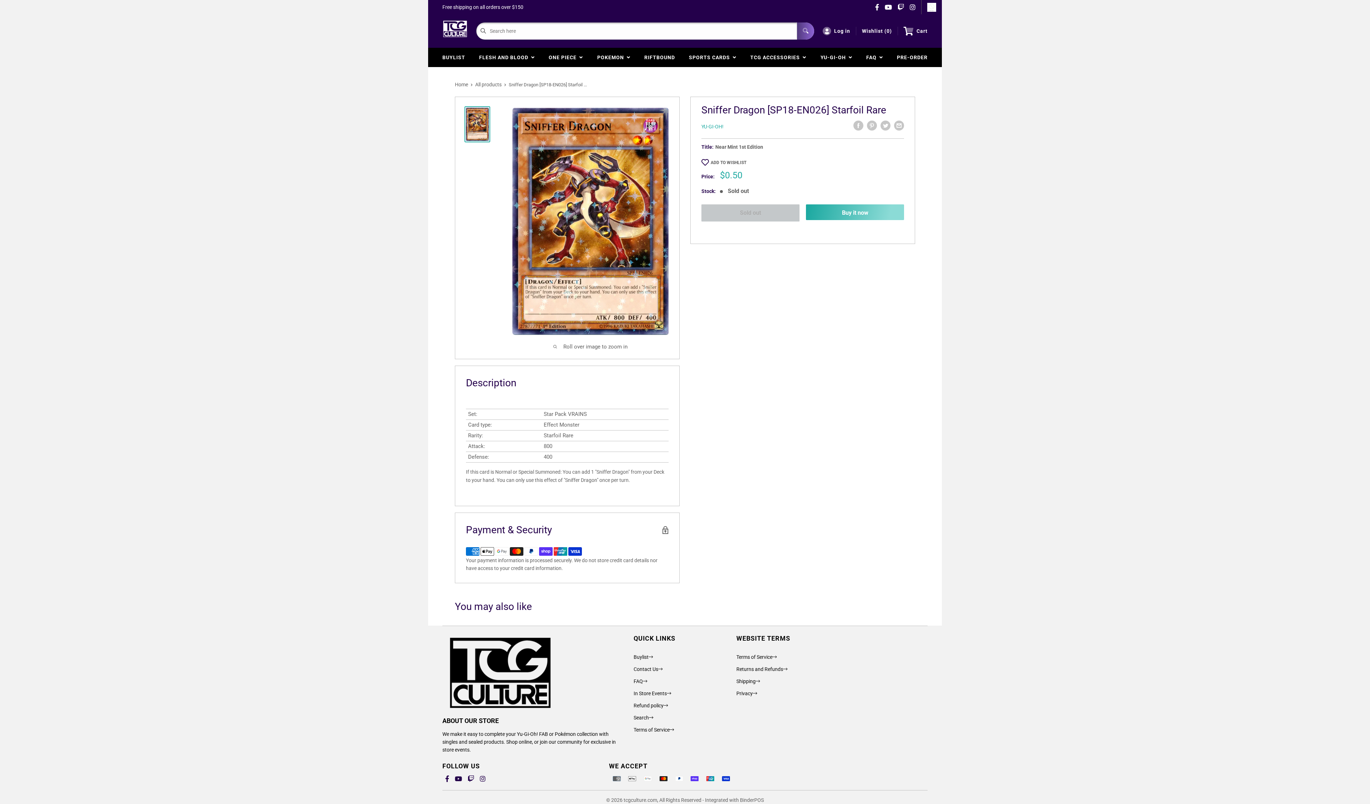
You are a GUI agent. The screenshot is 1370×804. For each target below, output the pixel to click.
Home (461, 84)
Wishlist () (877, 31)
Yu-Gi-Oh (835, 57)
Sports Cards (711, 57)
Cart (922, 31)
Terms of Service (652, 730)
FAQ (872, 57)
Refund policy (649, 705)
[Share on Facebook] (858, 126)
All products (488, 84)
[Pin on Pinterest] (872, 126)
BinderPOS (752, 800)
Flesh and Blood (505, 57)
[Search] (805, 31)
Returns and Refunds (759, 669)
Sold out (750, 212)
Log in (842, 31)
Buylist (453, 57)
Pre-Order (912, 57)
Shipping (746, 681)
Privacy (744, 693)
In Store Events (650, 693)
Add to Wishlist (728, 162)
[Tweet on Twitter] (885, 126)
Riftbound (659, 57)
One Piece (564, 57)
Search (641, 718)
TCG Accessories (776, 57)
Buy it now (855, 212)
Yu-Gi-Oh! (712, 126)
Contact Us (646, 669)
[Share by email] (899, 126)
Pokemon (612, 57)
